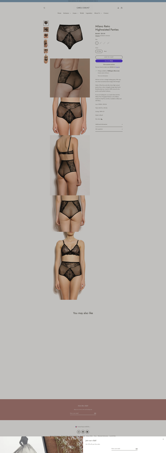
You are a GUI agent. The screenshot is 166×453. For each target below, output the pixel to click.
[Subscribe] (136, 448)
